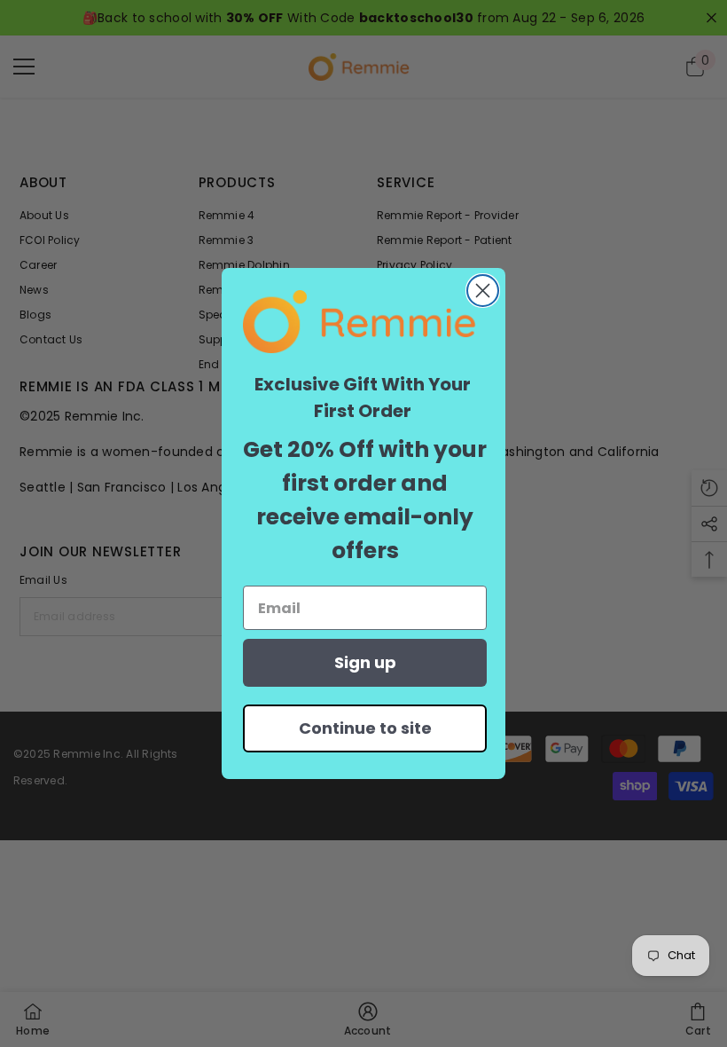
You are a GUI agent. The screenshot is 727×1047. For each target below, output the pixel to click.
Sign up (365, 662)
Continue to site (365, 728)
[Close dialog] (482, 290)
